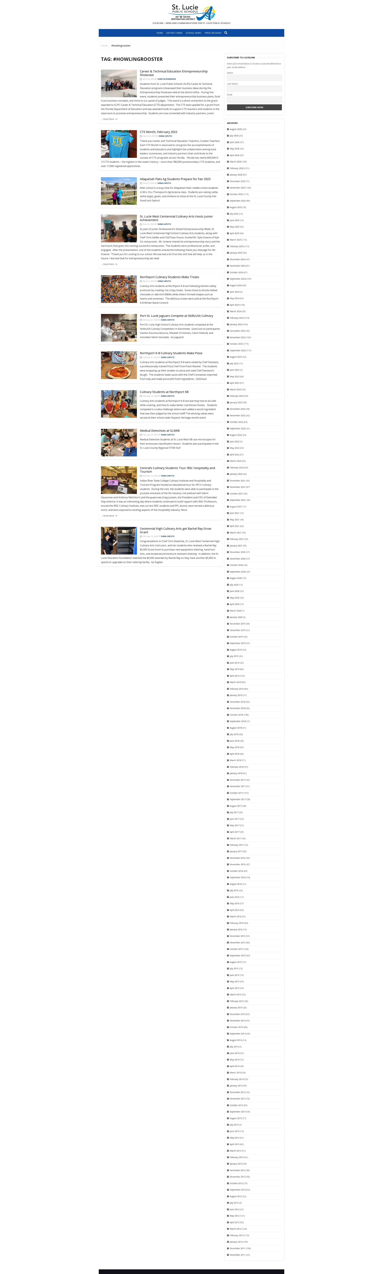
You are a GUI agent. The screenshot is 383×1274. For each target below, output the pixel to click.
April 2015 (234, 988)
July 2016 (234, 890)
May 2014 (234, 1059)
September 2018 (238, 721)
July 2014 (234, 1046)
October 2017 (236, 792)
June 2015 (234, 975)
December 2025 (237, 181)
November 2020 (238, 558)
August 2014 (236, 1040)
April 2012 (234, 1222)
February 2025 (237, 246)
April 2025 (234, 233)
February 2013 (237, 1157)
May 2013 (234, 1137)
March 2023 (235, 389)
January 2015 (236, 1007)
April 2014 (234, 1066)
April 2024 (234, 304)
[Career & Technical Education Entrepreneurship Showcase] (119, 83)
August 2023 (236, 356)
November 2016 (238, 864)
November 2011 (238, 1254)
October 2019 (236, 636)
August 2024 (236, 285)
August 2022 (236, 434)
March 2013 (235, 1150)
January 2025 (236, 252)
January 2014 (236, 1085)
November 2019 (238, 630)
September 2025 (238, 200)
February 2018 (237, 766)
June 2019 (234, 662)
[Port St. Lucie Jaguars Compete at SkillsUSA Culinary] (119, 328)
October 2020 (236, 565)
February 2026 (237, 168)
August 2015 (236, 962)
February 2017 (237, 844)
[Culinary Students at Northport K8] (119, 404)
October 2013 (236, 1105)
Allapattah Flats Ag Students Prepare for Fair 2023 (175, 179)
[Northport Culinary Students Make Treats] (119, 289)
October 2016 (236, 871)
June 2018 (234, 740)
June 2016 (234, 897)
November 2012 (238, 1176)
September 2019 (238, 643)
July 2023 (234, 363)
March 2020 (235, 610)
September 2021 (238, 500)
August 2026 (236, 129)
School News (193, 32)
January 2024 (236, 324)
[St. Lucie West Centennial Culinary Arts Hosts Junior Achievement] (119, 228)
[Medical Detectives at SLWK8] (119, 443)
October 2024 (236, 272)
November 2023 (238, 337)
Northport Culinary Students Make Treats (169, 277)
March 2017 (235, 838)
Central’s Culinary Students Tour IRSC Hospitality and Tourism (177, 470)
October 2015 (236, 949)
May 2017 (234, 825)
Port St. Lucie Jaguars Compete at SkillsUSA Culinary (176, 316)
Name (230, 72)
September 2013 (238, 1111)
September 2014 (238, 1033)
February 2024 (237, 317)
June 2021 (234, 513)
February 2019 (237, 688)
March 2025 (235, 239)
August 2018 (236, 727)
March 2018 (235, 760)
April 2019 (234, 675)
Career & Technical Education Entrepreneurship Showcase (174, 73)
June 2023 (234, 369)
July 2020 (234, 584)
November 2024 (238, 265)
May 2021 (234, 519)
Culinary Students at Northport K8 (164, 392)
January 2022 (236, 474)
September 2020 (238, 571)
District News (174, 32)
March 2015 (235, 994)
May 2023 (234, 376)
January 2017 (236, 851)
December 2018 (237, 701)
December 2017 (237, 779)
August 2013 (236, 1118)
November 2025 (238, 187)
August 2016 (236, 884)
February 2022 (237, 467)
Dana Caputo (165, 136)
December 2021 (237, 480)
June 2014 (234, 1053)
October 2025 (236, 194)
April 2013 (234, 1144)
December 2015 (237, 936)
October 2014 (236, 1027)
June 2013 (234, 1131)
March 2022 (235, 461)
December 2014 (237, 1014)
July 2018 (234, 734)
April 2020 (234, 604)
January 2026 (236, 174)
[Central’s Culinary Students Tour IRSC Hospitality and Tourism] (119, 480)
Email (229, 94)
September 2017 (238, 799)
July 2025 (234, 213)
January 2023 (236, 402)
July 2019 (234, 656)
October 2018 (236, 714)
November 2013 (238, 1098)
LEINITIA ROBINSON (167, 79)
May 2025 (234, 226)
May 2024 (234, 298)
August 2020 (236, 578)
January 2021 (236, 545)
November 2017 (238, 786)
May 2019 (234, 669)
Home (159, 32)
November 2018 (238, 708)
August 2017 (236, 805)
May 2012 (234, 1215)
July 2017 (234, 812)
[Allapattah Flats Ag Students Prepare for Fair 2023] (119, 191)
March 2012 (235, 1228)
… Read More (107, 119)
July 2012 (234, 1202)
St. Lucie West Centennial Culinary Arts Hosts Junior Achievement (176, 218)
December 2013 (237, 1092)
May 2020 (234, 597)
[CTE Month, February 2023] (119, 144)
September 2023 (238, 350)
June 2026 (234, 142)
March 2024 (235, 311)
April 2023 (234, 382)
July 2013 (234, 1124)
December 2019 (237, 623)
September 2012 (238, 1189)
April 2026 (234, 155)
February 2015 (237, 1001)
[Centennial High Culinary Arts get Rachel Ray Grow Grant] (119, 541)
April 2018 (234, 753)
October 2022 (236, 421)
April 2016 (234, 910)
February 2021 (237, 539)
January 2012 (236, 1241)
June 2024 (234, 291)
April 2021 (234, 526)
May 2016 (234, 903)
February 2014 (237, 1079)
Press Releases (213, 32)
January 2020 (236, 617)
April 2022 (234, 454)
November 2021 (238, 487)
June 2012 (234, 1209)
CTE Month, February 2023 (158, 132)
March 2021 (235, 532)
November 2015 (238, 942)
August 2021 (236, 506)
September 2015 (238, 955)
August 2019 (236, 649)
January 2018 (236, 773)
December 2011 (237, 1248)
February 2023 (237, 395)
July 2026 (234, 135)
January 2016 (236, 929)
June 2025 (234, 220)
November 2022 (238, 415)
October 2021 (236, 493)
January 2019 (236, 695)
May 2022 (234, 448)
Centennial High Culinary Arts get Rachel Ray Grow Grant (175, 530)
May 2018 (234, 747)
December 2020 (237, 552)
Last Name (232, 83)
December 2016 (237, 858)
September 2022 (238, 428)
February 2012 (237, 1235)
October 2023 (236, 343)
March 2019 (235, 682)
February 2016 (237, 923)
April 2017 (234, 831)
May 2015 (234, 981)
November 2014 (238, 1020)
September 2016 (238, 877)
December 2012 (237, 1170)
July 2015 (234, 968)
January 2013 (236, 1163)
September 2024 (238, 278)
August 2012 (236, 1196)
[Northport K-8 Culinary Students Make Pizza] (119, 365)
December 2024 (237, 259)
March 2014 (235, 1072)
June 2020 (234, 591)
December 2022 (237, 408)
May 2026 (234, 148)
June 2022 (234, 441)
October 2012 (236, 1183)
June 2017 (234, 818)
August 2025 (236, 207)
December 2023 (237, 330)
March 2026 (235, 161)
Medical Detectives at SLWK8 (160, 431)
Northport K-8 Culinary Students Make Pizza (171, 353)
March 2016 (235, 916)
